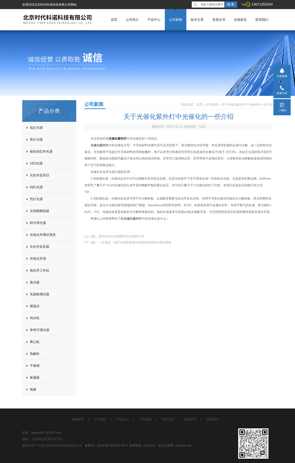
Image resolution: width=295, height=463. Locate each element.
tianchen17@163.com (46, 432)
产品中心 (154, 19)
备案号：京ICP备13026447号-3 (106, 445)
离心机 (35, 342)
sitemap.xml (183, 445)
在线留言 (240, 19)
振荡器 (35, 377)
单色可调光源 (39, 330)
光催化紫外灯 (118, 138)
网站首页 (78, 419)
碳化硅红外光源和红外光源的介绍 (121, 236)
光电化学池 (38, 258)
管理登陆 (135, 445)
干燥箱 (35, 365)
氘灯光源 (36, 199)
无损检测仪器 (39, 294)
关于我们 (100, 419)
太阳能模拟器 (39, 211)
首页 (114, 19)
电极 (33, 389)
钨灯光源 (36, 187)
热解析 (35, 353)
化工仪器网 (165, 445)
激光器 (35, 282)
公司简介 (132, 19)
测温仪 (35, 306)
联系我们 (261, 19)
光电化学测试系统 (43, 234)
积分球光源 (38, 223)
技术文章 (197, 19)
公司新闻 (175, 19)
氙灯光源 (36, 127)
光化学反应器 (39, 246)
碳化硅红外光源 (41, 151)
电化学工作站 (39, 270)
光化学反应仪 (39, 175)
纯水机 (35, 318)
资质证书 (218, 19)
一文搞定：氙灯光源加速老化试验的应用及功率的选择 (135, 242)
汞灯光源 (36, 139)
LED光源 (36, 163)
